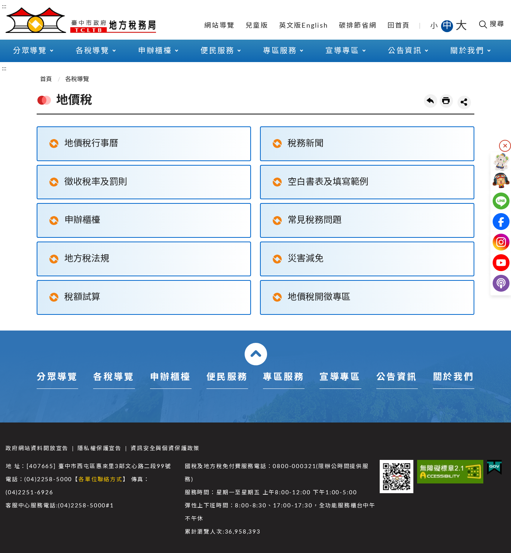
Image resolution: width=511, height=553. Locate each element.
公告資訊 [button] (405, 51)
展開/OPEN (256, 354)
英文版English (303, 25)
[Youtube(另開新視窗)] (495, 262)
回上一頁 (430, 101)
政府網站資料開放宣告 (37, 448)
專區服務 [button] (280, 51)
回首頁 (399, 25)
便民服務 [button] (217, 51)
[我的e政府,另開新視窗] (494, 467)
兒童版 (256, 25)
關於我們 (453, 377)
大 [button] (461, 25)
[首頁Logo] (81, 19)
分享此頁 (464, 102)
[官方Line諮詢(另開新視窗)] (495, 201)
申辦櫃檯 (170, 377)
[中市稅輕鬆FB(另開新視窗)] (495, 221)
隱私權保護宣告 (99, 448)
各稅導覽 (77, 79)
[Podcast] (495, 283)
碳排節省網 (358, 25)
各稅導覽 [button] (92, 51)
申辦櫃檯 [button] (155, 51)
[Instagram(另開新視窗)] (495, 242)
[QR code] (396, 477)
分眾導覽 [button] (30, 51)
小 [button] (434, 26)
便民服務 (227, 377)
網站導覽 (219, 25)
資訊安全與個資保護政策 (165, 448)
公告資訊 (396, 377)
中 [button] (448, 25)
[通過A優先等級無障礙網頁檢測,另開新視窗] (450, 471)
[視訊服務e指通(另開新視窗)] (495, 180)
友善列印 (446, 101)
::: (4, 6)
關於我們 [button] (467, 51)
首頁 (46, 79)
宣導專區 (340, 377)
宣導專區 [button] (342, 51)
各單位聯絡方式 (101, 479)
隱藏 (505, 146)
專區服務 (283, 377)
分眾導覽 (57, 377)
